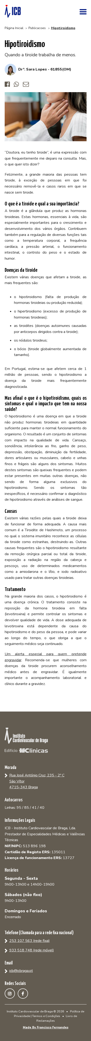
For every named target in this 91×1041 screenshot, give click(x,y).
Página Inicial (14, 28)
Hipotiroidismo (63, 28)
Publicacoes (37, 28)
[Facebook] (24, 993)
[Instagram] (11, 993)
